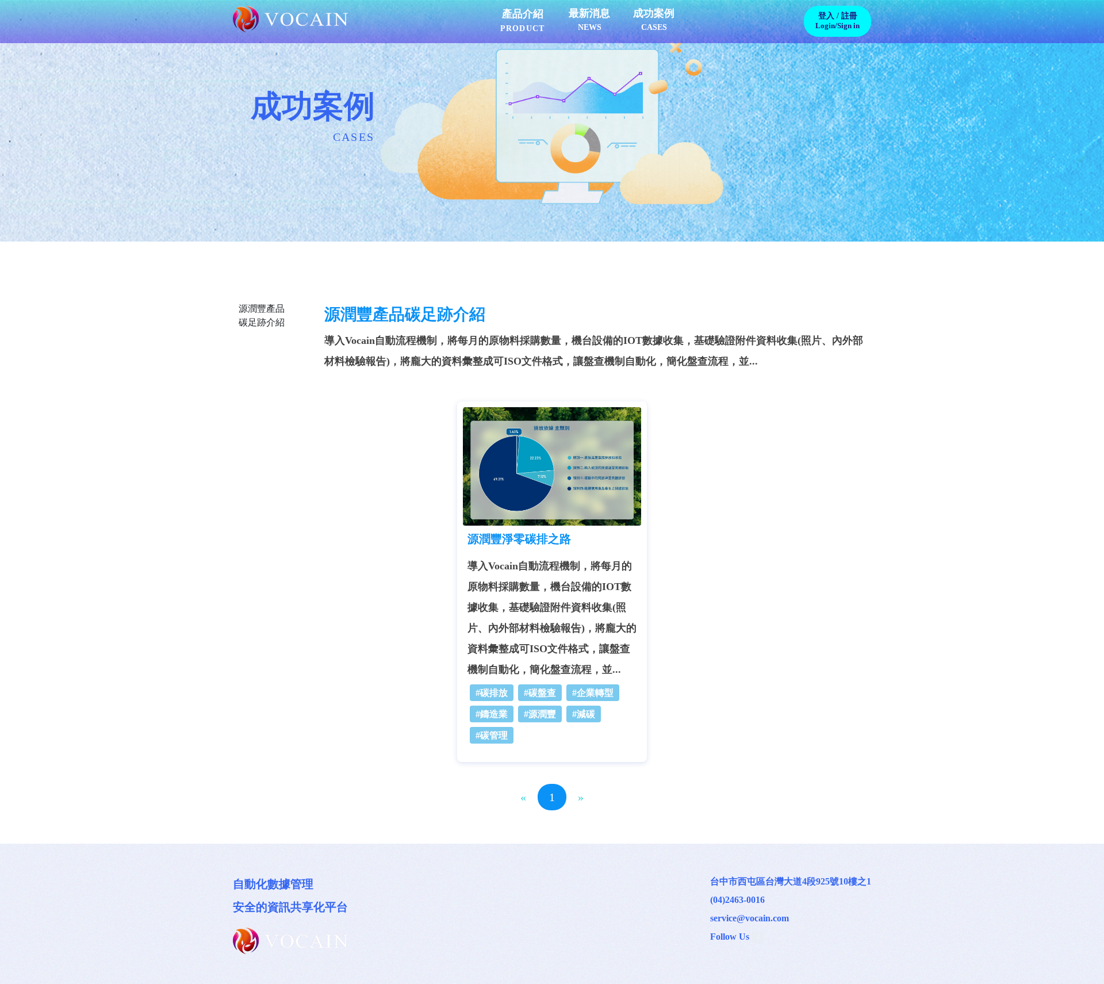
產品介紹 (522, 20)
